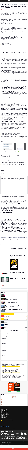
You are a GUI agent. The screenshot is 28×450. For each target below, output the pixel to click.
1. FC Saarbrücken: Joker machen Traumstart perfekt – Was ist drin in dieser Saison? (13, 368)
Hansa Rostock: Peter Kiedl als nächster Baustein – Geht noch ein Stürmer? (11, 378)
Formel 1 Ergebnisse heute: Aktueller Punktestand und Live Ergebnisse (14, 305)
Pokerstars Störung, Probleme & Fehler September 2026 (18, 254)
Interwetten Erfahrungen (7, 319)
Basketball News (4, 338)
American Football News (5, 336)
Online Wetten (2, 4)
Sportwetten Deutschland (4, 417)
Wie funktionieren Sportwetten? (4, 411)
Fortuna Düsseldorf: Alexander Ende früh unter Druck (9, 370)
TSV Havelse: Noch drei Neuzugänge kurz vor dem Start (9, 374)
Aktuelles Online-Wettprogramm (5, 414)
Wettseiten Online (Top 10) (4, 416)
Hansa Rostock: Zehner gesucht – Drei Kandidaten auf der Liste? (10, 371)
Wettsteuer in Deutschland (4, 409)
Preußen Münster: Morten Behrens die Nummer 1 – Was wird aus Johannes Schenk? (13, 376)
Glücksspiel (9, 4)
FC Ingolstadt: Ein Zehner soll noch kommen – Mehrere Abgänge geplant (11, 377)
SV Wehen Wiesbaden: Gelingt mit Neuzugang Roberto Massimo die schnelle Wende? (15, 298)
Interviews (3, 355)
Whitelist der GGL (13, 35)
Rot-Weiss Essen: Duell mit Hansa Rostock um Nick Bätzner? (10, 363)
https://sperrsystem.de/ (4, 239)
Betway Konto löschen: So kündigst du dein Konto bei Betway (18, 284)
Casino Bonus (2, 97)
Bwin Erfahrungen (6, 322)
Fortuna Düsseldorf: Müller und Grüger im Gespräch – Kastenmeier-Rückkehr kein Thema (13, 375)
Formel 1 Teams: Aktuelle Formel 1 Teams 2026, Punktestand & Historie (11, 365)
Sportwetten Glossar (3, 415)
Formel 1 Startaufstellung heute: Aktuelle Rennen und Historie (13, 309)
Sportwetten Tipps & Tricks (4, 410)
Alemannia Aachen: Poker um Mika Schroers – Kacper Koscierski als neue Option (12, 369)
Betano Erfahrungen (6, 316)
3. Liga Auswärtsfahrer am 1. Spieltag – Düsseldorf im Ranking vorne (11, 372)
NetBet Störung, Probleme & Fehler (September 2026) (18, 248)
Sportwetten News (6, 4)
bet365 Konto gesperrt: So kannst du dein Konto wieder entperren (17, 278)
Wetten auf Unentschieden (4, 412)
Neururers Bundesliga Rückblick (6, 357)
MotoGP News (3, 345)
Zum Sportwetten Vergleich (14, 330)
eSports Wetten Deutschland (4, 413)
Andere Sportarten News (5, 348)
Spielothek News (4, 350)
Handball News (4, 343)
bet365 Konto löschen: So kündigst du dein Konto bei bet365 (18, 273)
